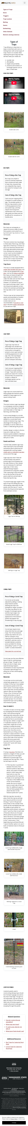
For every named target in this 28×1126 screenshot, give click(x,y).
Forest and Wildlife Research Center (17, 1090)
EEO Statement (15, 1088)
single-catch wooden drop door (13, 269)
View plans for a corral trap (13, 651)
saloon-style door (19, 273)
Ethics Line (21, 1088)
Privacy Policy (13, 1119)
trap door (12, 752)
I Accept (14, 1122)
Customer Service (7, 1088)
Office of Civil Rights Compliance (19, 1107)
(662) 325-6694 (14, 1071)
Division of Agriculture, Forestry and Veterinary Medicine (14, 1092)
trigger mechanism (18, 304)
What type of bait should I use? (15, 1031)
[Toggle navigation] (24, 2)
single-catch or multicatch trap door (14, 452)
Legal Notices (14, 1089)
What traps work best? (12, 1024)
